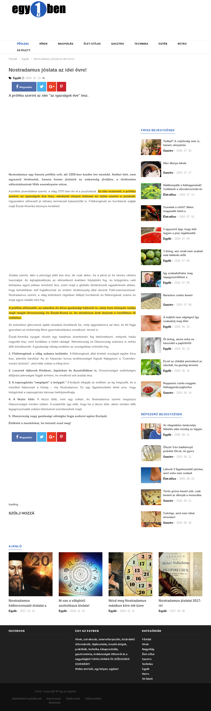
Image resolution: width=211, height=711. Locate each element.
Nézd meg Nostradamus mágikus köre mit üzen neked (127, 605)
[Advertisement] (109, 28)
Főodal (13, 59)
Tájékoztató (73, 698)
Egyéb (162, 43)
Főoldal (23, 43)
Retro (182, 43)
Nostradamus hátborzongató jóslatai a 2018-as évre (27, 605)
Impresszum (53, 698)
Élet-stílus (92, 43)
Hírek (43, 43)
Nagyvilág (65, 43)
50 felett (23, 50)
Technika (141, 43)
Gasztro (117, 43)
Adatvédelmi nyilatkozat (27, 698)
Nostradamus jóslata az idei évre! (54, 59)
